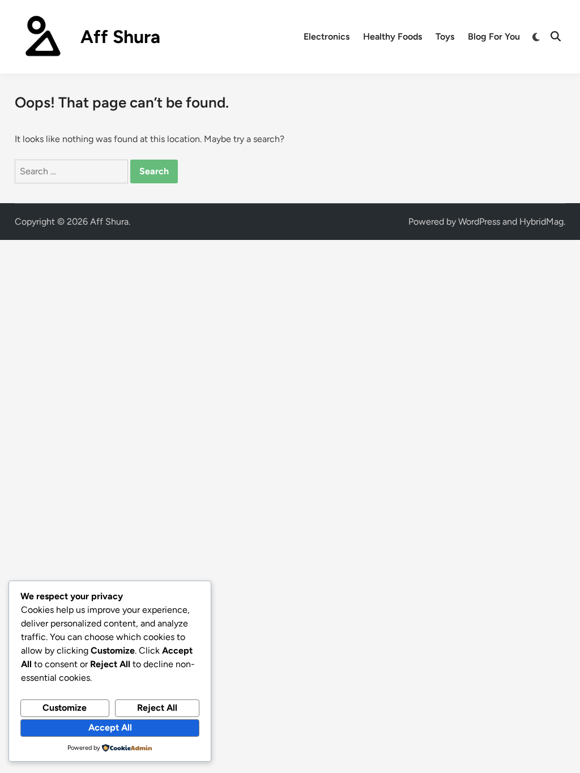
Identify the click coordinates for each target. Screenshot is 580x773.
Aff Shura (120, 37)
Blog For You (494, 36)
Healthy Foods (392, 36)
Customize (64, 707)
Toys (445, 36)
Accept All (110, 727)
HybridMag (541, 221)
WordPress (479, 221)
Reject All (157, 707)
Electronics (326, 36)
